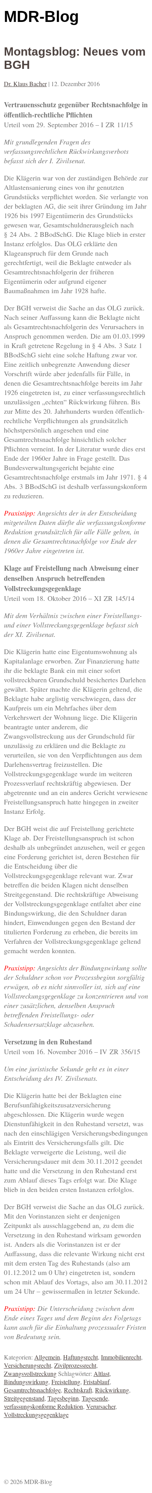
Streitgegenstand (24, 1398)
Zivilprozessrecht (75, 1365)
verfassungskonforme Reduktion (43, 1406)
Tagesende (95, 1398)
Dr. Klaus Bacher (25, 83)
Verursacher (100, 1406)
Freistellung (65, 1382)
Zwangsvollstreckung (30, 1373)
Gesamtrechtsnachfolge (32, 1390)
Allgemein (47, 1357)
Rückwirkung (112, 1390)
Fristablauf (96, 1382)
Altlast (102, 1373)
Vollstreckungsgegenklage (36, 1414)
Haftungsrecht (80, 1357)
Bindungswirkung (26, 1382)
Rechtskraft (78, 1390)
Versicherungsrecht (27, 1365)
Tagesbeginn (63, 1398)
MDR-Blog (41, 16)
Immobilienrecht (121, 1357)
